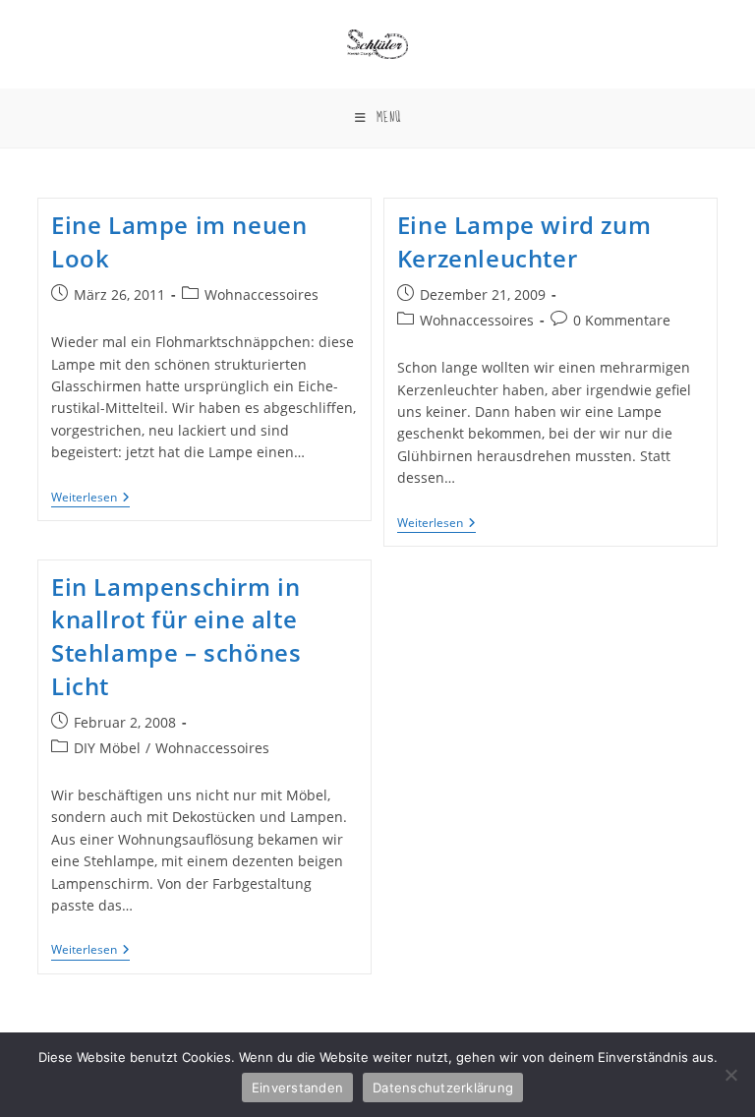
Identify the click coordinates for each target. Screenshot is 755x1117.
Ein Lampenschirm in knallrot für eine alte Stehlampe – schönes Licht (176, 636)
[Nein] (730, 1075)
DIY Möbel (107, 747)
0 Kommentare (621, 320)
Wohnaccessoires (261, 294)
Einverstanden (297, 1087)
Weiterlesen (90, 499)
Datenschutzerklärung (443, 1087)
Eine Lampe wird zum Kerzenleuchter (524, 241)
